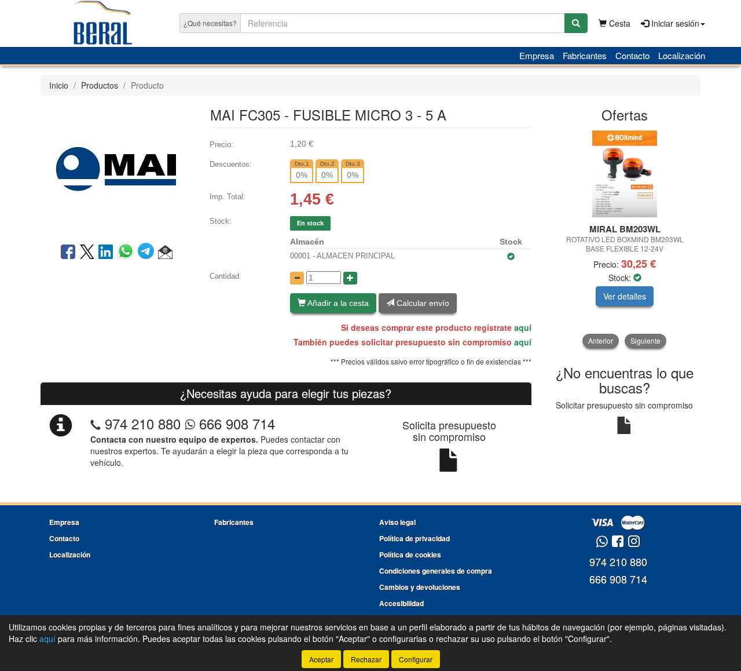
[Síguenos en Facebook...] (617, 542)
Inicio (58, 85)
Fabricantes (585, 55)
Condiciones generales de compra (435, 571)
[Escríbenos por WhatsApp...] (602, 542)
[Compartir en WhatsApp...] (128, 252)
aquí (522, 327)
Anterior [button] (600, 340)
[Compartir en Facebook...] (68, 252)
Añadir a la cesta (337, 303)
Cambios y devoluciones (419, 587)
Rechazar (366, 659)
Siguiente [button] (645, 340)
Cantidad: (225, 276)
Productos (99, 85)
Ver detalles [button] (624, 296)
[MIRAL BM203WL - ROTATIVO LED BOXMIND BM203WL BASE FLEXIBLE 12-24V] (624, 173)
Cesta (618, 23)
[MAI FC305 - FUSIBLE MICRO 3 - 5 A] (116, 168)
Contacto (632, 55)
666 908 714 (235, 423)
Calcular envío (421, 303)
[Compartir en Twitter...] (87, 252)
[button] (165, 252)
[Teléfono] (95, 423)
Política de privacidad (414, 538)
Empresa (536, 55)
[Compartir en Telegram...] (148, 252)
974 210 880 (143, 423)
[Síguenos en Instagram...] (634, 542)
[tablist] (625, 239)
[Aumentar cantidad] (350, 278)
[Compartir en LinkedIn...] (105, 252)
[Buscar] (576, 23)
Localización (681, 55)
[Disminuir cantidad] (297, 278)
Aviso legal (397, 522)
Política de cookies (410, 554)
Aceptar (321, 659)
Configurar (415, 659)
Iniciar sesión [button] (674, 23)
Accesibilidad (401, 603)
